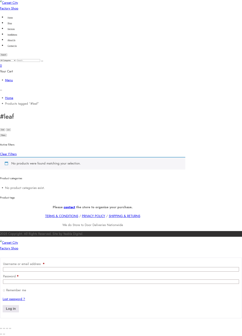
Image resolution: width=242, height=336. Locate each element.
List (8, 130)
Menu (9, 80)
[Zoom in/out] (1, 328)
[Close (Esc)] (10, 328)
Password (11, 276)
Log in (11, 308)
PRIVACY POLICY (93, 216)
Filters (3, 135)
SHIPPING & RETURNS (124, 216)
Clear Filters (8, 154)
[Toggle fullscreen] (4, 328)
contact (69, 207)
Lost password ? (14, 299)
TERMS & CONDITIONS (61, 216)
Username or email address (24, 264)
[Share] (7, 328)
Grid (2, 130)
